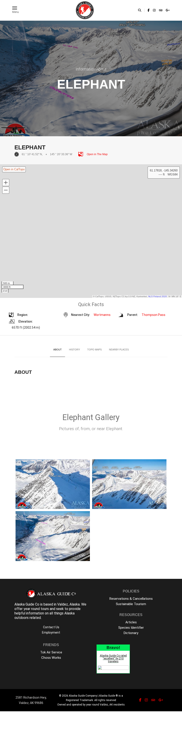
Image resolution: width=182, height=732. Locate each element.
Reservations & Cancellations (131, 599)
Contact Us (51, 627)
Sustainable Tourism (131, 604)
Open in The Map (97, 154)
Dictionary (131, 633)
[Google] (167, 10)
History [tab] (74, 349)
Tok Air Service (51, 652)
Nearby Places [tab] (119, 349)
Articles (131, 622)
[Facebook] (148, 10)
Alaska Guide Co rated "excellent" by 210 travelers (113, 658)
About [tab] (57, 349)
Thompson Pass (153, 315)
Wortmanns (102, 315)
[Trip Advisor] (161, 10)
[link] (149, 10)
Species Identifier (131, 628)
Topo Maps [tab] (94, 349)
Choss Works (51, 658)
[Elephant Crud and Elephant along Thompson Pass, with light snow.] (53, 484)
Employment (51, 632)
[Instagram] (154, 10)
